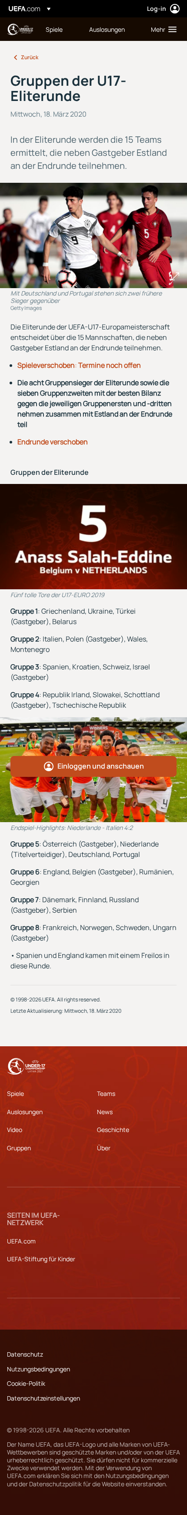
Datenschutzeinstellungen (43, 1398)
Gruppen (19, 1148)
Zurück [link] (29, 57)
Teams (106, 1093)
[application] (93, 536)
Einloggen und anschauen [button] (100, 766)
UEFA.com (21, 1241)
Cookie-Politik (26, 1383)
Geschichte (113, 1129)
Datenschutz (25, 1354)
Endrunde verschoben (52, 442)
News (105, 1112)
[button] (161, 29)
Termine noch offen (109, 365)
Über (103, 1148)
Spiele (27, 365)
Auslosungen (25, 1112)
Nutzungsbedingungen (38, 1369)
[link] (54, 29)
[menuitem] (60, 29)
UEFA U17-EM (20, 29)
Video (14, 1129)
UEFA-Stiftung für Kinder (41, 1259)
